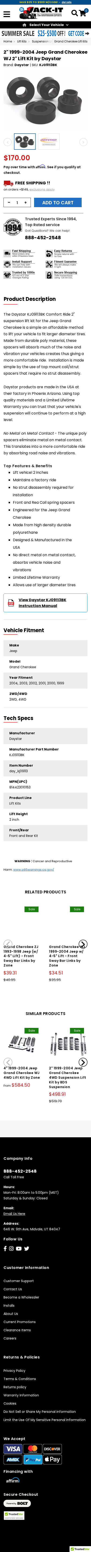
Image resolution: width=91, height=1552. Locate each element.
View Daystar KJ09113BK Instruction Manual (42, 602)
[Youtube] (19, 1248)
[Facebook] (5, 1248)
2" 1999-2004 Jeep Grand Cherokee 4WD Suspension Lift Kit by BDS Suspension (67, 1077)
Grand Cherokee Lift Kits (71, 41)
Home (8, 41)
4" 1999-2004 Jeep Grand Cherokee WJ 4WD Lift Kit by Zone (22, 1073)
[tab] (33, 299)
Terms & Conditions (20, 1379)
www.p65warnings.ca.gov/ (33, 869)
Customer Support (19, 1281)
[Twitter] (26, 1248)
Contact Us (13, 1289)
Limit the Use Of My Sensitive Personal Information (45, 1420)
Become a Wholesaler (21, 1297)
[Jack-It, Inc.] (41, 12)
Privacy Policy (14, 1370)
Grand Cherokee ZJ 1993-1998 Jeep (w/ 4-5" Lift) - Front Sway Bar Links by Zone (21, 956)
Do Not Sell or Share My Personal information (40, 1411)
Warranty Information (21, 1395)
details (67, 2)
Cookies (10, 1403)
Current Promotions (20, 1322)
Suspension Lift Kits (45, 41)
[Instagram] (11, 1248)
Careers (10, 1338)
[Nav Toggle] (7, 14)
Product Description (30, 299)
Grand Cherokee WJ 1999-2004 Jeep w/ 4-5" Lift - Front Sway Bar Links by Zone (67, 956)
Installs (9, 1305)
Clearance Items (17, 1330)
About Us (11, 1313)
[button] (26, 141)
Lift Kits (22, 41)
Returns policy (15, 1387)
